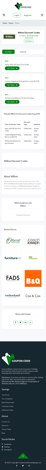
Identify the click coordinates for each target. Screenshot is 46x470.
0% (28, 35)
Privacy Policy (6, 429)
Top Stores (5, 395)
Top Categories (7, 399)
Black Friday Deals (8, 402)
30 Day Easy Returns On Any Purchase (19, 98)
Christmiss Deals (7, 406)
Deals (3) (23, 52)
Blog (3, 433)
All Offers (8, 52)
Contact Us (6, 422)
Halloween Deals (7, 410)
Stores (11, 23)
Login (16, 15)
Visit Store (28, 41)
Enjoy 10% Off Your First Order (17, 64)
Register (28, 15)
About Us (5, 425)
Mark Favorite (29, 38)
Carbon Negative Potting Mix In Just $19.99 (22, 81)
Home (5, 23)
